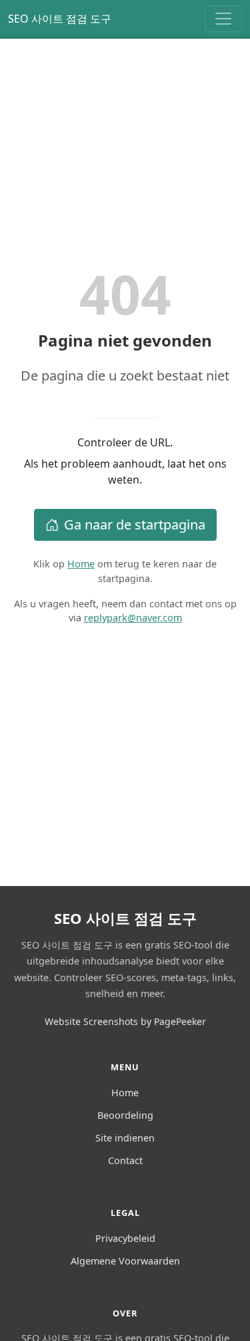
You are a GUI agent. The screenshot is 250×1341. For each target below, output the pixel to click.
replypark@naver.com (133, 617)
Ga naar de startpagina (134, 524)
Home (81, 563)
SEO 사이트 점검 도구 (59, 18)
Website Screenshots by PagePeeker (125, 1021)
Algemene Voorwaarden (125, 1261)
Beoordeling (125, 1115)
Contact (125, 1160)
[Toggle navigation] (223, 18)
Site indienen (125, 1137)
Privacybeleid (125, 1238)
